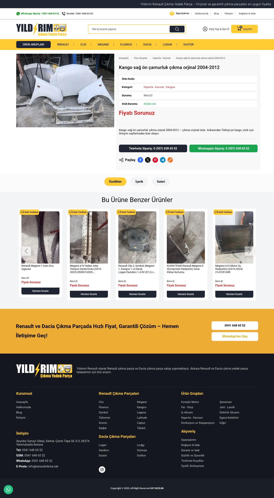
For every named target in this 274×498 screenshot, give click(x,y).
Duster (188, 44)
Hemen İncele (40, 290)
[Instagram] (102, 469)
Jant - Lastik (227, 407)
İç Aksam (187, 412)
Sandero (104, 450)
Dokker (141, 455)
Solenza (142, 450)
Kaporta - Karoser (162, 58)
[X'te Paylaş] (148, 160)
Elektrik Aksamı (229, 412)
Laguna (141, 412)
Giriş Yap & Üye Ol (219, 29)
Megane (103, 44)
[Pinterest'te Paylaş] (155, 160)
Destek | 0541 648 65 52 (80, 13)
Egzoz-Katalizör (229, 417)
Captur (141, 423)
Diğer (223, 423)
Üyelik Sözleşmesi (192, 466)
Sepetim (247, 29)
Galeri (161, 181)
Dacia (147, 44)
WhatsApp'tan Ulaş (235, 336)
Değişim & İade (247, 13)
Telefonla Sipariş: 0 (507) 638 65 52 (153, 148)
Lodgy (140, 445)
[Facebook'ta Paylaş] (140, 160)
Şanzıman (226, 402)
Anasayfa (124, 58)
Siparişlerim (182, 13)
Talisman (104, 417)
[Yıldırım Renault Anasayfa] (41, 29)
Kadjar (103, 428)
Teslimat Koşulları (192, 460)
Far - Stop (187, 407)
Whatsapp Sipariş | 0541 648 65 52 (40, 13)
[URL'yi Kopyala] (170, 160)
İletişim (229, 13)
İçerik (139, 181)
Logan (167, 44)
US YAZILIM (156, 488)
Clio (83, 44)
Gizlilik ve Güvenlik (192, 455)
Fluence (126, 44)
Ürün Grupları (33, 44)
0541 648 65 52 (235, 325)
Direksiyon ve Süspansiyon (198, 423)
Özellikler (115, 181)
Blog (216, 13)
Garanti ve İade (190, 450)
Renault (63, 44)
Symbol (103, 412)
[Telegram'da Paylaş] (163, 160)
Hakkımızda (201, 13)
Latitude (142, 417)
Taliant (141, 428)
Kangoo (170, 87)
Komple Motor (190, 402)
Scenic (103, 423)
